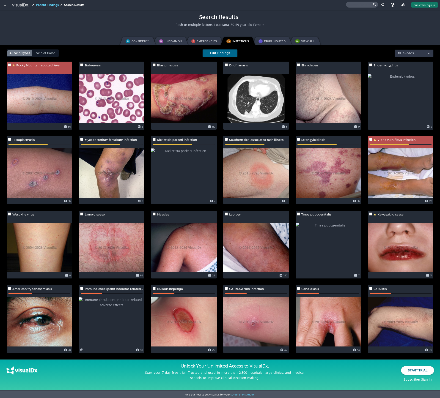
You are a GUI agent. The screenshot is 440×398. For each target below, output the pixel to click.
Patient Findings (47, 5)
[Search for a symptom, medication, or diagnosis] (362, 5)
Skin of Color (45, 53)
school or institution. (243, 394)
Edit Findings (220, 53)
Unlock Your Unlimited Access (225, 366)
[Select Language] (393, 5)
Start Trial (417, 370)
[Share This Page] (383, 5)
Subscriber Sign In (424, 5)
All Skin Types (19, 53)
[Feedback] (404, 5)
